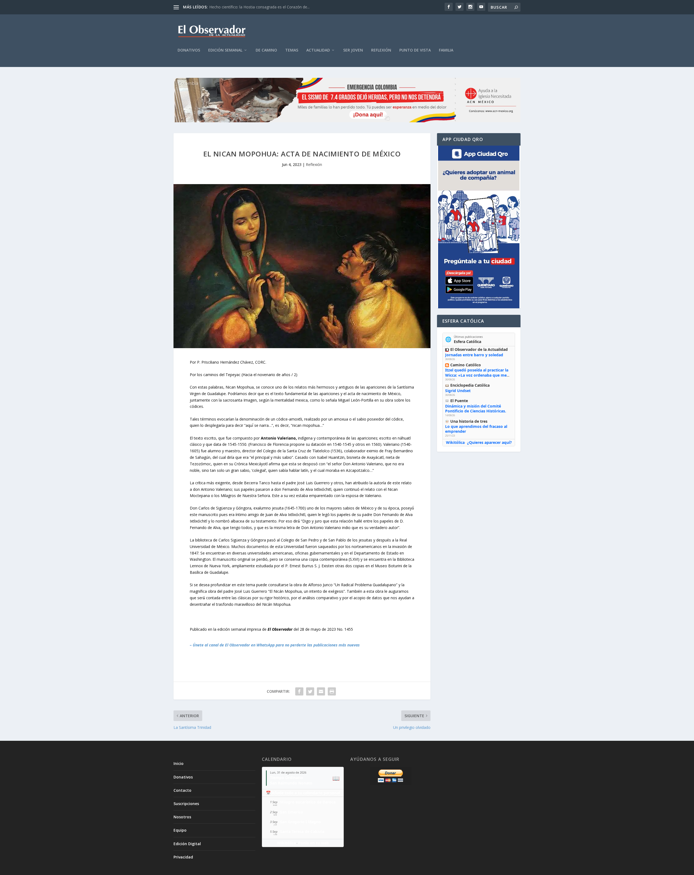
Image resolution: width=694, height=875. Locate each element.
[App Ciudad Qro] (478, 227)
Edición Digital (187, 843)
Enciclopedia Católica (470, 385)
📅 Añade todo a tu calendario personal (303, 792)
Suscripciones (186, 803)
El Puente (459, 400)
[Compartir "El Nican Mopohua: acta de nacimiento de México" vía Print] (331, 691)
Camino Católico (465, 364)
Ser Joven (353, 50)
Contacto (182, 790)
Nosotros (182, 816)
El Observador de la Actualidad (479, 349)
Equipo (180, 830)
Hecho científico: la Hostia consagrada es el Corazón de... (259, 6)
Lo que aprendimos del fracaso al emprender (476, 429)
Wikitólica (455, 442)
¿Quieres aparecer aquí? (489, 442)
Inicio (179, 763)
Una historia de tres (468, 421)
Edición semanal (225, 50)
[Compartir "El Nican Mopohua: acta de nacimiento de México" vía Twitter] (310, 691)
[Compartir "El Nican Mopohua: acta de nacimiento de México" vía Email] (321, 691)
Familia (446, 50)
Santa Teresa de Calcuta (302, 831)
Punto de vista (415, 50)
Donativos (189, 50)
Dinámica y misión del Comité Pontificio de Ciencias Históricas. (475, 408)
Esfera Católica (467, 341)
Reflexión (381, 50)
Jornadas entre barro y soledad (474, 354)
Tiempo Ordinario (286, 777)
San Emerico (291, 812)
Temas (291, 50)
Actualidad (318, 50)
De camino (266, 50)
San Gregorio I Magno (300, 821)
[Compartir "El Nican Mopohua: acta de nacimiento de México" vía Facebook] (299, 691)
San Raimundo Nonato (291, 783)
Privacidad (183, 857)
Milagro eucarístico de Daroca (308, 802)
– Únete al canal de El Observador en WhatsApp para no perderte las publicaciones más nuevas (275, 645)
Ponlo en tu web (313, 842)
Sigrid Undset (458, 390)
